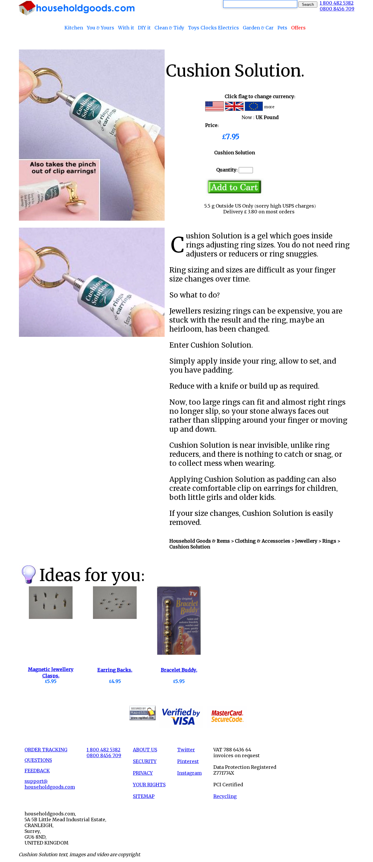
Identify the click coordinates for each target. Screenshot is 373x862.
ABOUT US (145, 750)
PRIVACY (143, 773)
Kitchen (73, 28)
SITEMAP (143, 796)
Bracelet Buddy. (179, 670)
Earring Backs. (114, 670)
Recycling (225, 796)
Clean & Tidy (169, 28)
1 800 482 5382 (336, 3)
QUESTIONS (38, 760)
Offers (298, 28)
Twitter (186, 750)
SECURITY (144, 761)
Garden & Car (258, 28)
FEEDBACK (37, 771)
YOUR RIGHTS (149, 784)
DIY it (144, 28)
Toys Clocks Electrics (213, 28)
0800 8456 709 (337, 9)
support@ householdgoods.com (49, 784)
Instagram (189, 773)
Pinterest (188, 761)
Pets (282, 28)
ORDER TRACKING (45, 750)
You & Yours (100, 28)
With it (126, 28)
